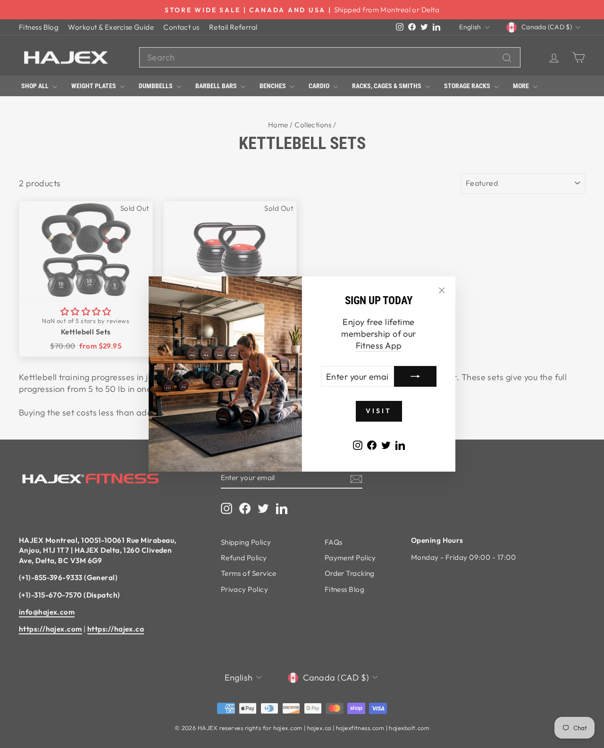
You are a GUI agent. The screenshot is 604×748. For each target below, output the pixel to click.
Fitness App (379, 345)
